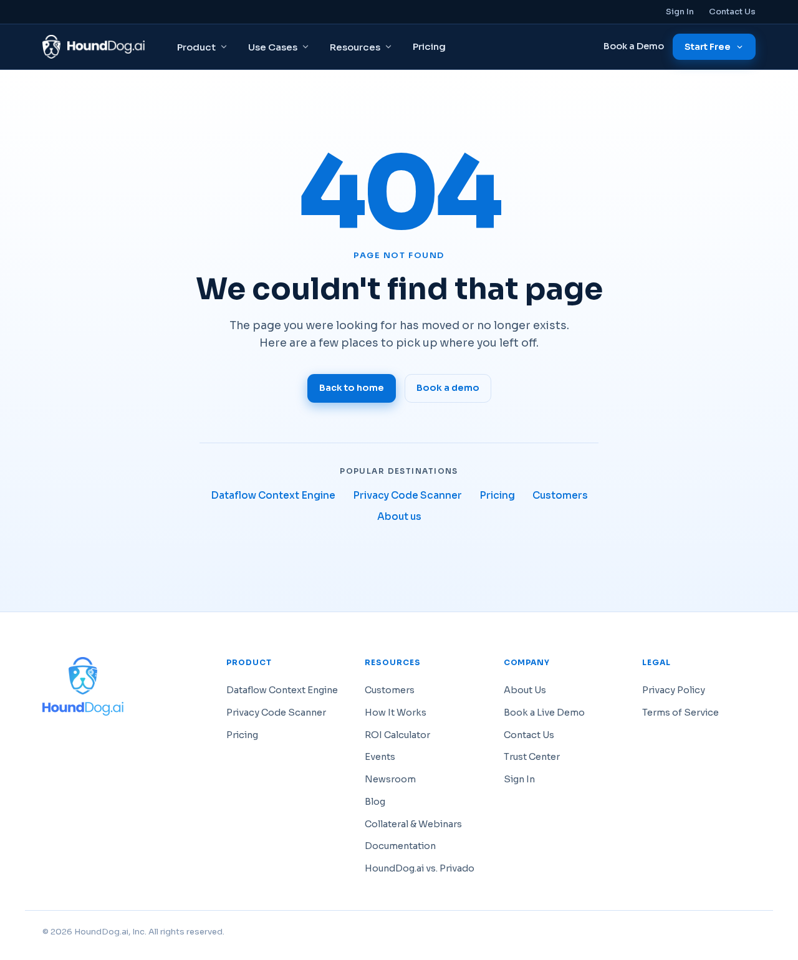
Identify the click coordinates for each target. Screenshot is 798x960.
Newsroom (390, 779)
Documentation (400, 846)
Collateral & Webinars (413, 824)
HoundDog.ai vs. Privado (419, 868)
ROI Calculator (397, 735)
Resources (355, 47)
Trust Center (532, 756)
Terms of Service (680, 712)
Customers (560, 495)
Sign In (680, 11)
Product (196, 47)
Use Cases (272, 47)
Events (380, 756)
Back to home (351, 387)
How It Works (395, 712)
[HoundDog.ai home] (93, 47)
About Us (525, 690)
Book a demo (447, 387)
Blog (375, 801)
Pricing (429, 46)
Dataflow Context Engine (273, 495)
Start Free (708, 46)
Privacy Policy (673, 690)
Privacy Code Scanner (407, 495)
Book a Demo (633, 46)
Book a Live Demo (544, 712)
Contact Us (732, 11)
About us (399, 516)
